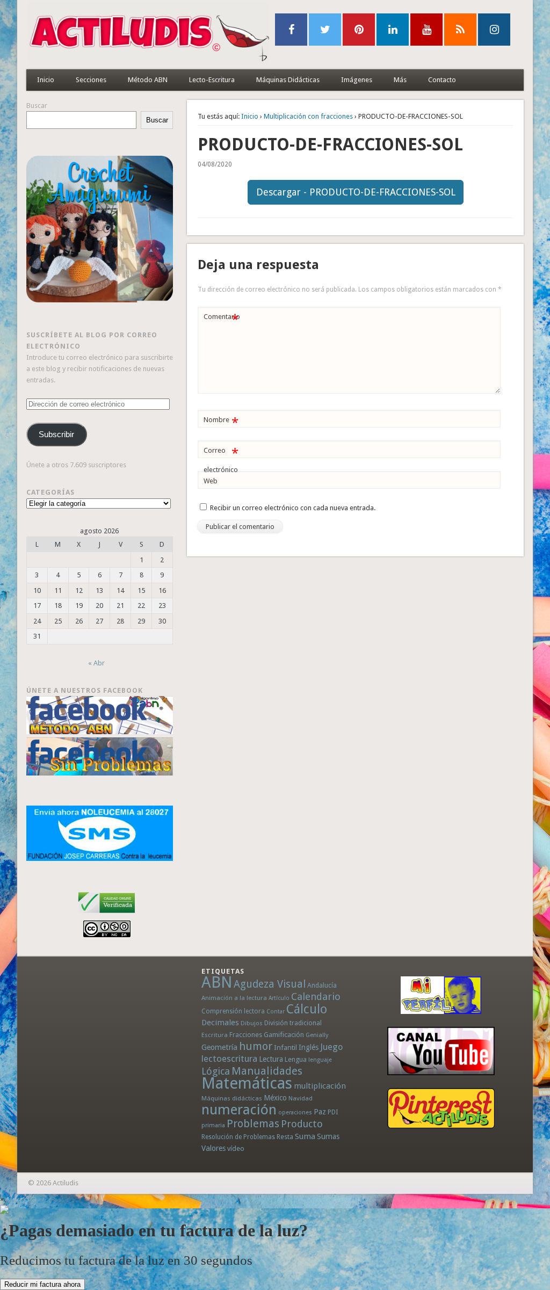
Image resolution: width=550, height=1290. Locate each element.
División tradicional (293, 1023)
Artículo (279, 998)
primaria (213, 1125)
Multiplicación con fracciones (308, 116)
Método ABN (148, 80)
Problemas (253, 1123)
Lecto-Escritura (212, 80)
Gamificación (284, 1035)
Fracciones (245, 1035)
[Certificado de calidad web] (106, 915)
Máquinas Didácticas (288, 80)
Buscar (36, 106)
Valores (213, 1148)
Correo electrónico (221, 460)
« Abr (96, 663)
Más (400, 80)
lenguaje (320, 1059)
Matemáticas (246, 1083)
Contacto (442, 80)
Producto (302, 1123)
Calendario (316, 996)
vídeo (235, 1148)
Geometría (219, 1047)
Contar (275, 1011)
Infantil (285, 1047)
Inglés (309, 1047)
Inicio (45, 80)
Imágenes (356, 80)
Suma (305, 1136)
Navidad (300, 1098)
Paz (320, 1111)
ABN (216, 982)
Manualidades (266, 1070)
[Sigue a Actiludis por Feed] (460, 29)
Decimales (220, 1022)
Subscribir (56, 434)
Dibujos (252, 1023)
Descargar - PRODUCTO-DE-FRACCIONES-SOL (355, 192)
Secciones (91, 80)
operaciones (295, 1112)
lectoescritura (229, 1058)
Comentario (222, 319)
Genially (317, 1035)
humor (255, 1046)
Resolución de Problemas (238, 1137)
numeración (239, 1109)
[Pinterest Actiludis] (441, 1108)
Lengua (296, 1059)
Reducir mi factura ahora (42, 1284)
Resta (285, 1137)
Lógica (215, 1071)
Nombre (221, 422)
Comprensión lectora (233, 1011)
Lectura (271, 1059)
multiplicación (320, 1086)
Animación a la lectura (234, 998)
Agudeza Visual (270, 984)
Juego (331, 1047)
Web (211, 481)
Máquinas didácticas (231, 1098)
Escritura (214, 1035)
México (275, 1097)
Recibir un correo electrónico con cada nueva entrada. (292, 508)
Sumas (328, 1136)
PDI (333, 1112)
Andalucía (322, 985)
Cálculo (306, 1009)
